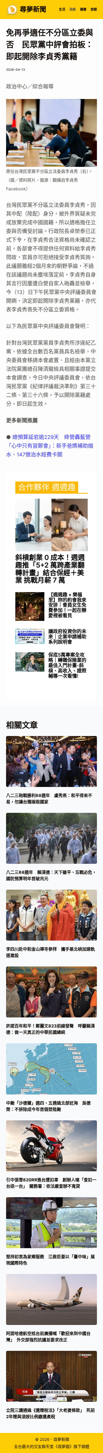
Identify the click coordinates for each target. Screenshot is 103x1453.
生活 (62, 9)
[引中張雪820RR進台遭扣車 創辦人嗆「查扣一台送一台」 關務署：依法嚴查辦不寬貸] (51, 1145)
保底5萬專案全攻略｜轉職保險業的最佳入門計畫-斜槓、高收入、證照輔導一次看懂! (67, 665)
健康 (83, 9)
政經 (72, 9)
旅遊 (94, 9)
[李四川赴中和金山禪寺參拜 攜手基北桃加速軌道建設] (51, 915)
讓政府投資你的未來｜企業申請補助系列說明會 (67, 636)
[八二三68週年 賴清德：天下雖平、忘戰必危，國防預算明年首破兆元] (51, 838)
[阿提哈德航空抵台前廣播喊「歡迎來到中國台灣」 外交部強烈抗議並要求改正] (51, 1299)
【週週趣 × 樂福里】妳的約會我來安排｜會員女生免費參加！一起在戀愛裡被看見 (67, 605)
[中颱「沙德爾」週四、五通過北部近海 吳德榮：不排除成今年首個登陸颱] (51, 1068)
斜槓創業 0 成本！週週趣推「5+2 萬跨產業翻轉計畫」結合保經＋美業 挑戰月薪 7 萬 (50, 569)
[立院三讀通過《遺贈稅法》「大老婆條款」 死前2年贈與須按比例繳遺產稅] (51, 1376)
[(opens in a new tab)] (51, 525)
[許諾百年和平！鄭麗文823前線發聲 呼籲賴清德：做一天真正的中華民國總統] (51, 991)
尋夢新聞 (33, 9)
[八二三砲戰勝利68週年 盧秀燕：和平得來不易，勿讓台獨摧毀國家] (51, 761)
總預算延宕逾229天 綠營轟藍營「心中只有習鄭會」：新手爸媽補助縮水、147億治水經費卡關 (49, 446)
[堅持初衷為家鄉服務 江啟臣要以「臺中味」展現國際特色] (51, 1222)
